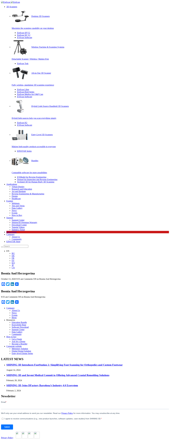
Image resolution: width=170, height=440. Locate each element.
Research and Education (22, 189)
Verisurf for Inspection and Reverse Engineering (37, 179)
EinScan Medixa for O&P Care (30, 94)
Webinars (16, 203)
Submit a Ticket (18, 229)
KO (13, 263)
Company (10, 234)
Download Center (19, 225)
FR (13, 258)
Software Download (20, 327)
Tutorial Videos (18, 227)
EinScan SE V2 (23, 35)
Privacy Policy (7, 438)
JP (13, 265)
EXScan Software (24, 37)
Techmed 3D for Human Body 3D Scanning (35, 182)
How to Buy (17, 215)
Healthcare (16, 198)
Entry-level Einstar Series (22, 353)
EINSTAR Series (24, 151)
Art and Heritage (19, 191)
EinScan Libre (23, 89)
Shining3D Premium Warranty (24, 222)
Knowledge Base (19, 325)
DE (13, 256)
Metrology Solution (20, 349)
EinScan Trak (22, 63)
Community (17, 239)
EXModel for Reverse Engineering (31, 177)
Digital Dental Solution (21, 351)
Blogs (14, 317)
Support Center (18, 220)
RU (13, 253)
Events (14, 213)
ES (13, 260)
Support (9, 218)
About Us (16, 237)
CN (13, 268)
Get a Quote (11, 232)
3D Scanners (11, 7)
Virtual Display (18, 187)
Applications (11, 184)
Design (15, 196)
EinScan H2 (22, 123)
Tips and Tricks (18, 206)
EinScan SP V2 (23, 33)
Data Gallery (17, 208)
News (14, 210)
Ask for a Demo (18, 341)
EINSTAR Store (13, 241)
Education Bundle (19, 322)
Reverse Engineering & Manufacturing (28, 194)
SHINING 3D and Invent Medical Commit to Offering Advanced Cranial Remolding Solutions (57, 375)
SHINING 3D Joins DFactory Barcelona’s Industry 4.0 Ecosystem (42, 385)
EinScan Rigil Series (25, 92)
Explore (9, 201)
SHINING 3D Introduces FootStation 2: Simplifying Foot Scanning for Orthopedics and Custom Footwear (64, 364)
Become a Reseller (19, 344)
